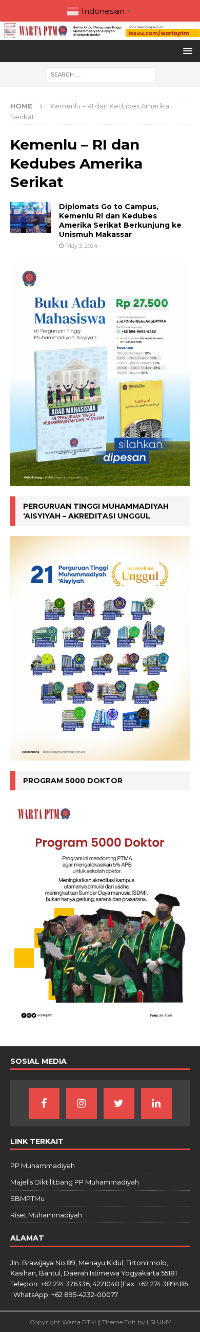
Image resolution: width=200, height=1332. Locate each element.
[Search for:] (100, 74)
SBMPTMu (27, 1198)
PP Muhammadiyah (42, 1165)
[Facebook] (44, 1103)
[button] (185, 51)
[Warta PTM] (100, 34)
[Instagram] (81, 1103)
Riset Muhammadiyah (46, 1215)
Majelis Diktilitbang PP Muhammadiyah (74, 1182)
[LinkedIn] (156, 1103)
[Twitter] (119, 1103)
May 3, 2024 (82, 245)
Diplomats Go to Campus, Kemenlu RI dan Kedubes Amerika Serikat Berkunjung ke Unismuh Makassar (120, 220)
